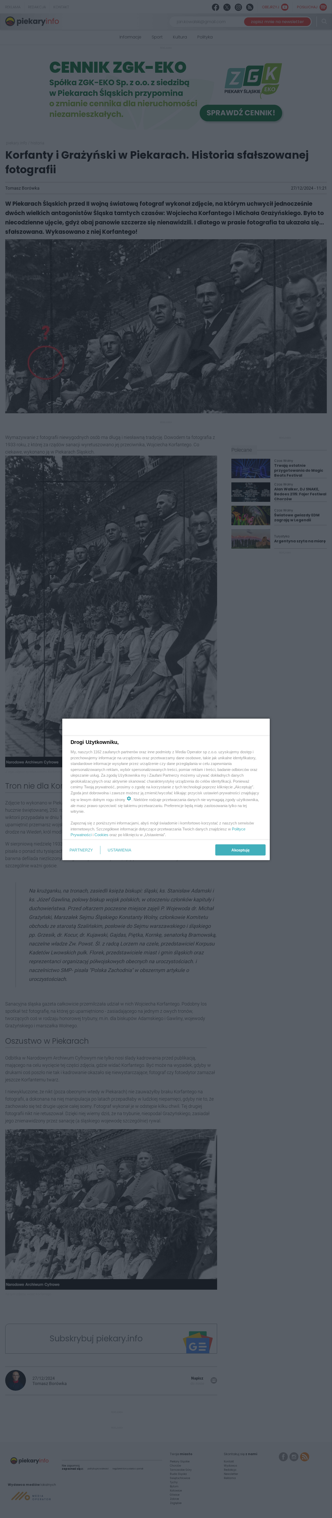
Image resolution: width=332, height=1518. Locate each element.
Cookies (101, 835)
